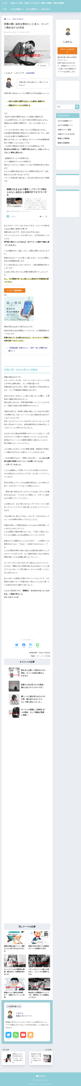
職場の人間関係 (46, 3)
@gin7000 (30, 73)
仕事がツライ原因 (17, 3)
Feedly (16, 1038)
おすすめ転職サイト (17, 9)
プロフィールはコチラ (67, 50)
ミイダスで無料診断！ (14, 290)
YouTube (23, 1038)
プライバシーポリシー (40, 1080)
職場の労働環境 (59, 3)
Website (30, 1038)
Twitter (8, 1038)
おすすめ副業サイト (32, 9)
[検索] (77, 107)
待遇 (48, 656)
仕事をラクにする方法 (31, 3)
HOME (41, 1076)
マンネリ (41, 656)
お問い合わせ (45, 9)
